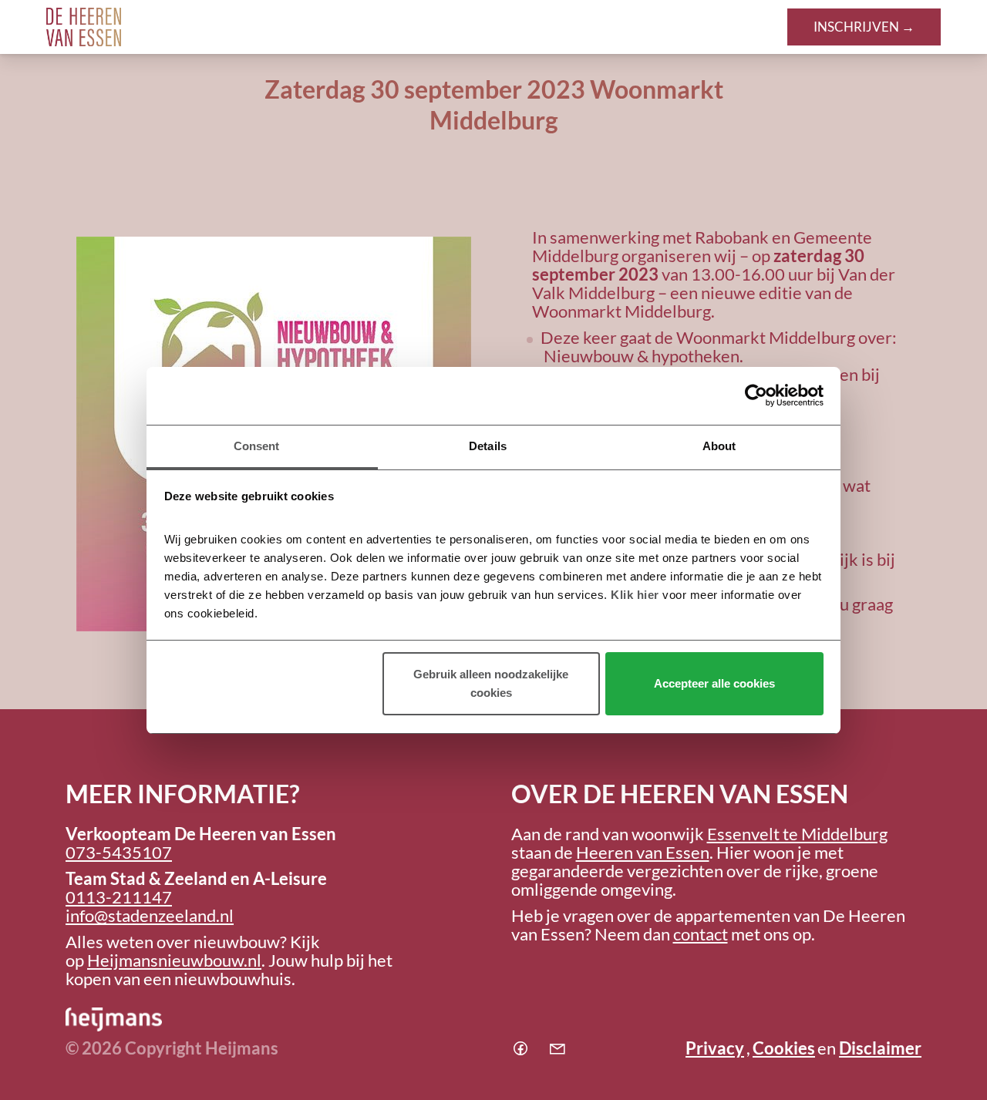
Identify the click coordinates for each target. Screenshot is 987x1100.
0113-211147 (119, 896)
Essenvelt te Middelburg (797, 833)
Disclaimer (880, 1048)
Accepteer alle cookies (714, 683)
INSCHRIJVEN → (864, 27)
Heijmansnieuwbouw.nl (174, 960)
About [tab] (719, 445)
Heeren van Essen (642, 852)
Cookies (784, 1048)
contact (700, 933)
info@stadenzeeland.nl (150, 915)
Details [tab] (488, 445)
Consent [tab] (257, 445)
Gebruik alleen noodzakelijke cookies (490, 683)
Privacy (715, 1048)
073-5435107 (119, 852)
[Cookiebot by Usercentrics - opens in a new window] (756, 395)
